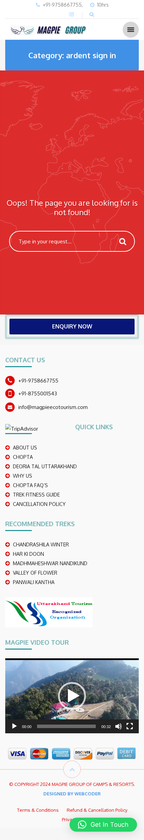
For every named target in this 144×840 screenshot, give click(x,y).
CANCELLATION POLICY (39, 504)
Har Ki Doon (28, 554)
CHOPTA (23, 457)
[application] (72, 695)
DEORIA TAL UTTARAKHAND (45, 466)
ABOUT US (25, 448)
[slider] (66, 726)
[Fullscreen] (129, 726)
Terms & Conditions (38, 810)
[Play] (14, 726)
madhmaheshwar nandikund (50, 563)
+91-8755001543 (37, 393)
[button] (72, 696)
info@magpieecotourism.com (53, 407)
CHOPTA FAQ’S (30, 485)
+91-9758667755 (38, 380)
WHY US (22, 476)
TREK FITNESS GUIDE (36, 495)
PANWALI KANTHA (34, 582)
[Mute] (118, 726)
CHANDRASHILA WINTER (41, 544)
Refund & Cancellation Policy (97, 810)
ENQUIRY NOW (72, 326)
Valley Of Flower (35, 573)
